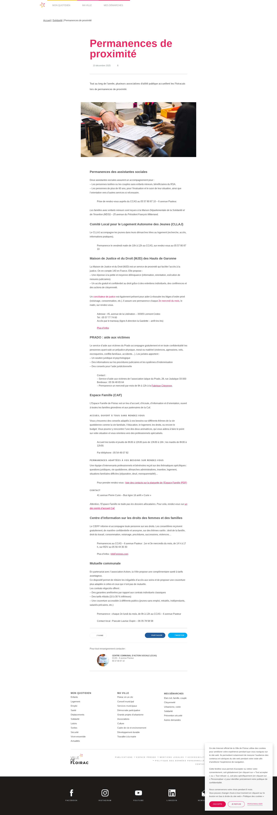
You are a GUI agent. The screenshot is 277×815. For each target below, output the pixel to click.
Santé (73, 710)
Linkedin (172, 800)
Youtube (138, 800)
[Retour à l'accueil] (79, 759)
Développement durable (128, 732)
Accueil (47, 20)
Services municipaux (127, 706)
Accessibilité (197, 757)
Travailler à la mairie (126, 736)
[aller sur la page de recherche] (234, 5)
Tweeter (179, 635)
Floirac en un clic (125, 697)
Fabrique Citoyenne (162, 385)
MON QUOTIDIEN (61, 5)
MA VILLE (87, 5)
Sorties (74, 728)
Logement (75, 701)
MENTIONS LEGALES (172, 757)
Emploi (74, 706)
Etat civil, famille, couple (175, 698)
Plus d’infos (103, 328)
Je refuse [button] (236, 804)
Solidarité (57, 20)
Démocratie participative (128, 710)
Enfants (74, 697)
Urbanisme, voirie (172, 707)
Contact (200, 764)
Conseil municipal (125, 701)
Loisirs (74, 723)
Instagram (105, 800)
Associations (123, 719)
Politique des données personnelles (180, 760)
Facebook (71, 800)
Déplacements (77, 714)
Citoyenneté (169, 702)
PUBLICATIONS (124, 757)
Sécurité (74, 732)
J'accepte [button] (217, 804)
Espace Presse (146, 757)
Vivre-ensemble (78, 736)
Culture (120, 723)
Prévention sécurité (173, 715)
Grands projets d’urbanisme (130, 714)
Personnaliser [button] (255, 804)
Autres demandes (172, 720)
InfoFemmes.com (119, 554)
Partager (156, 635)
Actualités (75, 741)
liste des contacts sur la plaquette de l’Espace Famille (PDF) (156, 482)
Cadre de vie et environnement (131, 728)
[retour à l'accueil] (42, 5)
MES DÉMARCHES (114, 5)
